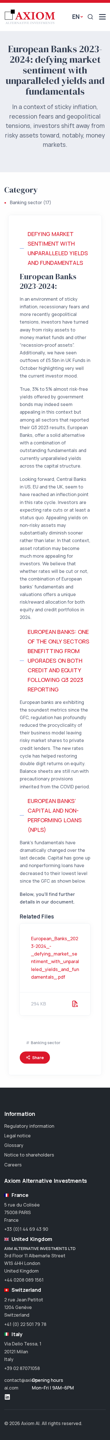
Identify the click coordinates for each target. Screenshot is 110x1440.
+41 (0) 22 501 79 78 (25, 1324)
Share (38, 1057)
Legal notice (17, 1136)
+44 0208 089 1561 (23, 1280)
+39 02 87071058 (22, 1368)
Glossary (13, 1145)
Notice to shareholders (29, 1155)
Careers (13, 1165)
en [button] (76, 17)
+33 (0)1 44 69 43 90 (26, 1229)
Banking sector (26, 202)
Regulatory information (29, 1126)
